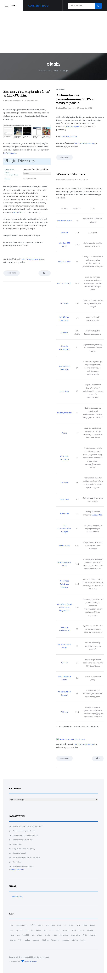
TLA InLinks (64, 513)
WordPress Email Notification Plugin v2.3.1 (64, 607)
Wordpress (55, 940)
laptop (38, 930)
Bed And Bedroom (17, 870)
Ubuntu (13, 940)
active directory (21, 925)
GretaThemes (31, 961)
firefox (84, 925)
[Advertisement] (53, 32)
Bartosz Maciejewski (12, 100)
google (92, 925)
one (18, 935)
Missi (74, 930)
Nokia (12, 935)
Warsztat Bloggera (70, 174)
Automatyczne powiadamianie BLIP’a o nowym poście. (75, 99)
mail (57, 930)
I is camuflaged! (19, 853)
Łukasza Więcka (72, 126)
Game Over (17, 862)
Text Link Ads (96, 515)
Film (78, 925)
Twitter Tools (64, 545)
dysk (59, 925)
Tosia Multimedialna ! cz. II (23, 866)
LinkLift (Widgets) (64, 413)
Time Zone (64, 499)
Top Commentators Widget (64, 528)
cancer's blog (38, 5)
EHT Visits (64, 303)
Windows (45, 940)
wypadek (65, 940)
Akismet (64, 232)
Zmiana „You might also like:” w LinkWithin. (26, 93)
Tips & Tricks (17, 844)
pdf (33, 935)
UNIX (20, 940)
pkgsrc (39, 935)
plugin (47, 935)
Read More (12, 273)
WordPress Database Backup (64, 584)
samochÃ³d (64, 935)
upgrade (36, 940)
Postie (64, 433)
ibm (26, 930)
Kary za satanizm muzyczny (24, 848)
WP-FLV (64, 663)
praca (55, 935)
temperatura (75, 935)
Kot (32, 930)
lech (45, 930)
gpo (11, 930)
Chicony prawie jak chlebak (24, 831)
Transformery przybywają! (23, 840)
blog (47, 925)
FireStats (64, 332)
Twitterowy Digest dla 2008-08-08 (26, 857)
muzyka (81, 930)
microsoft (65, 930)
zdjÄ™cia (74, 940)
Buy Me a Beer (64, 261)
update (27, 940)
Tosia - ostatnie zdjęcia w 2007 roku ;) (28, 826)
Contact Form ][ (64, 283)
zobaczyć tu (16, 212)
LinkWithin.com (9, 153)
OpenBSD (25, 935)
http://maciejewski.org (32, 259)
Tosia (85, 935)
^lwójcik (73, 136)
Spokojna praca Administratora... (25, 835)
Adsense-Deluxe (64, 220)
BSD (53, 925)
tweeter (92, 935)
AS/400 (33, 925)
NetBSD (90, 930)
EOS (65, 925)
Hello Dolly (64, 391)
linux (51, 930)
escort (71, 925)
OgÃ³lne (60, 89)
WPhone (64, 712)
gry (17, 930)
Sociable (64, 482)
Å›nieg (83, 940)
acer (11, 925)
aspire (40, 925)
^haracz (65, 136)
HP (22, 930)
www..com (17, 896)
